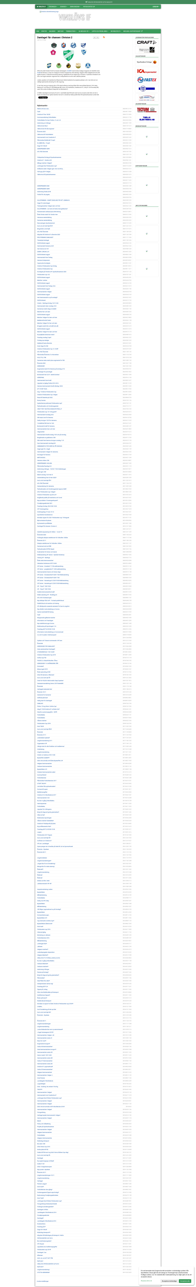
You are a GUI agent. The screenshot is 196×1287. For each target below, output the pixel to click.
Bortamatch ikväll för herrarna (46, 426)
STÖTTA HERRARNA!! (43, 1272)
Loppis (39, 832)
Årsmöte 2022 (41, 363)
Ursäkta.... (40, 1006)
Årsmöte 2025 (41, 131)
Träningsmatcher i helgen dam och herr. (48, 206)
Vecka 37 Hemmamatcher (44, 1061)
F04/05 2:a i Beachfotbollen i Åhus (47, 660)
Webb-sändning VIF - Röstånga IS (47, 595)
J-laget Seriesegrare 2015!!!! (45, 1032)
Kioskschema (41, 1224)
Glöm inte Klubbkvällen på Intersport (48, 992)
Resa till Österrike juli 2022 (45, 397)
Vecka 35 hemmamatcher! (44, 1069)
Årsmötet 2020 (41, 535)
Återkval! (39, 875)
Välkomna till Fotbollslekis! (45, 134)
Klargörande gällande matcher (46, 617)
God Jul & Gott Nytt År (43, 1155)
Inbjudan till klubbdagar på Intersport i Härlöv (50, 1235)
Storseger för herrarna (43, 454)
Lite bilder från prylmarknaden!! (46, 786)
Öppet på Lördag (42, 989)
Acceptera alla (185, 1281)
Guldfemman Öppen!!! (43, 995)
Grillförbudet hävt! (42, 697)
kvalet (39, 72)
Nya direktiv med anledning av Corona (48, 609)
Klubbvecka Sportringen (44, 818)
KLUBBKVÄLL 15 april (43, 143)
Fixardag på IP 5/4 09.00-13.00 (46, 629)
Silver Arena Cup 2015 (43, 1146)
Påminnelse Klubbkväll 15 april (46, 140)
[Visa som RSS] (104, 37)
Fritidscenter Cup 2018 (43, 723)
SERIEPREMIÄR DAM (43, 186)
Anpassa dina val (146, 1281)
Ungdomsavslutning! (43, 1269)
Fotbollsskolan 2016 (43, 938)
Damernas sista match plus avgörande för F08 (50, 360)
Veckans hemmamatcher (44, 766)
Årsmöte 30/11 (41, 852)
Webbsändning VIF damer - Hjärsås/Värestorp (50, 555)
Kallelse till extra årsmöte (44, 343)
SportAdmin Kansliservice (44, 514)
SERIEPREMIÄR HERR (43, 149)
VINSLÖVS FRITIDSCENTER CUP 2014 (48, 1264)
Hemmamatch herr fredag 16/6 (46, 286)
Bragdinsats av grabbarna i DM (46, 437)
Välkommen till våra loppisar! (45, 128)
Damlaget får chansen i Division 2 (54, 37)
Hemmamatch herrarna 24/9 (45, 246)
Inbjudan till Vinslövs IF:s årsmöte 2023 (48, 234)
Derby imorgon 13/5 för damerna (47, 420)
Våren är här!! (41, 815)
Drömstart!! (40, 666)
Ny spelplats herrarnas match (45, 334)
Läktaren (39, 946)
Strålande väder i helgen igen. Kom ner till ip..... (50, 169)
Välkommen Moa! (42, 126)
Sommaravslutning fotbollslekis (46, 117)
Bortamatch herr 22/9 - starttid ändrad (48, 374)
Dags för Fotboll (42, 146)
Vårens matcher (41, 720)
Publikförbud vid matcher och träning (48, 603)
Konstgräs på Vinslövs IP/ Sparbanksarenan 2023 (51, 271)
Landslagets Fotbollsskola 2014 (46, 1212)
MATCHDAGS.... (41, 457)
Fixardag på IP (41, 1226)
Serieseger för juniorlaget (44, 372)
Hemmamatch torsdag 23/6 (45, 414)
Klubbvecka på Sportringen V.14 (46, 626)
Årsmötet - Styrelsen (43, 1015)
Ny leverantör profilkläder (44, 523)
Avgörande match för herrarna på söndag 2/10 (51, 369)
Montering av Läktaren (43, 935)
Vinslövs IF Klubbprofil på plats (46, 823)
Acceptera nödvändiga (169, 1281)
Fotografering (41, 1112)
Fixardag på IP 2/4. (42, 986)
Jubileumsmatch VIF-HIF (44, 883)
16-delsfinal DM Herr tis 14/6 (45, 423)
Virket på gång (41, 932)
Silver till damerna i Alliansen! (45, 675)
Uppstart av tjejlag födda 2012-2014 (47, 383)
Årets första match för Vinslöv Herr (47, 214)
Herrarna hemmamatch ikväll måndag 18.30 (50, 386)
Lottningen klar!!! (42, 943)
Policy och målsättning (44, 1124)
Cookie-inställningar (42, 1281)
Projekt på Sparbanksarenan (45, 1126)
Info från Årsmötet (42, 231)
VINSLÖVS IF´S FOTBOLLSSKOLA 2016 (48, 958)
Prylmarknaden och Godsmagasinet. (48, 406)
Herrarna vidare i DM (43, 460)
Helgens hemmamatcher (44, 763)
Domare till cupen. (42, 789)
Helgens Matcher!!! (42, 955)
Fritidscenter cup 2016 (43, 929)
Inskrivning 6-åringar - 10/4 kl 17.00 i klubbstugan (51, 469)
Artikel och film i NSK (43, 880)
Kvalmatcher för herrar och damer (47, 552)
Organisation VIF (42, 743)
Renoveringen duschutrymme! (46, 223)
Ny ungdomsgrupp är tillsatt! (45, 1161)
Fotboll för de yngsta (43, 194)
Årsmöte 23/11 (41, 540)
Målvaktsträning (42, 895)
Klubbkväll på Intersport (44, 1001)
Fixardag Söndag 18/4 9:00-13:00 (47, 506)
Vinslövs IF (42, 6)
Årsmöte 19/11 (41, 692)
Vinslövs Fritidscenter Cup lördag (47, 266)
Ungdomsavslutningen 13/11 (45, 1175)
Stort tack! (40, 926)
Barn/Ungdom (74, 6)
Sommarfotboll (41, 775)
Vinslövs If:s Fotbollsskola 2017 (46, 795)
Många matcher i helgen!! (44, 163)
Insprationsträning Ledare (44, 889)
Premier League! (42, 1184)
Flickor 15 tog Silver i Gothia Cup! (47, 706)
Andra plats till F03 (42, 1149)
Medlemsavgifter (42, 792)
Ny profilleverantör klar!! (44, 826)
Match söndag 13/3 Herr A (45, 474)
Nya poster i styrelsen (43, 1169)
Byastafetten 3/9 (42, 918)
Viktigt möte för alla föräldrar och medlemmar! (50, 746)
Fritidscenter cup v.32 (43, 274)
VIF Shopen (40, 1244)
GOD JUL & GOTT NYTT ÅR (45, 1258)
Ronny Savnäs (41, 400)
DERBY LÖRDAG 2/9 (43, 251)
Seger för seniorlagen (43, 203)
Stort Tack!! (40, 1198)
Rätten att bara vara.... (43, 108)
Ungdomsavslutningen (44, 1023)
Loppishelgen (41, 1083)
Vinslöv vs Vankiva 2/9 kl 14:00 (46, 755)
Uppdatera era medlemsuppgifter (47, 1246)
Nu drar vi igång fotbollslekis (45, 961)
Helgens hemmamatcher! (44, 1072)
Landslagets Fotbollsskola (45, 1081)
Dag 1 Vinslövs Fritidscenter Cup (46, 392)
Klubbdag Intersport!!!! (43, 1232)
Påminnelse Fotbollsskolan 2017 (46, 780)
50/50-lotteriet (41, 300)
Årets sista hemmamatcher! (45, 560)
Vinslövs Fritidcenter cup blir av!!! (46, 494)
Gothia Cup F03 (41, 657)
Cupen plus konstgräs (43, 263)
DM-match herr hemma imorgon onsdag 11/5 (50, 440)
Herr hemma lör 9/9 (42, 249)
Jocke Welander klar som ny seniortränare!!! (50, 1029)
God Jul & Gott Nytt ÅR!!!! (44, 729)
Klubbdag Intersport (43, 1141)
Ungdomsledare (42, 858)
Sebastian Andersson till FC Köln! (47, 563)
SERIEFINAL (40, 377)
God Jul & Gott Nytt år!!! (44, 1012)
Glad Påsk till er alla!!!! (43, 981)
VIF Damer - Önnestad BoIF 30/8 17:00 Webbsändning (53, 575)
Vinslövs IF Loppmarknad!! (45, 1066)
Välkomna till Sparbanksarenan (46, 174)
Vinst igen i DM (41, 472)
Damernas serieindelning (44, 220)
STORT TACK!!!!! (41, 783)
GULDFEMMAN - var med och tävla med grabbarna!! (52, 209)
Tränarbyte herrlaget (43, 240)
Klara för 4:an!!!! (41, 1041)
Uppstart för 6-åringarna (44, 809)
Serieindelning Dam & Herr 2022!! (46, 477)
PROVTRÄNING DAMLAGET (45, 237)
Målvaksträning (41, 906)
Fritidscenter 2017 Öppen (44, 835)
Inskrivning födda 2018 (44, 191)
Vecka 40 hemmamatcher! (44, 1046)
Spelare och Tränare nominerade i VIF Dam (49, 640)
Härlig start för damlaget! (44, 700)
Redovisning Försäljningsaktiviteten (47, 1195)
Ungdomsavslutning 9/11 (44, 740)
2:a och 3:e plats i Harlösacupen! (46, 635)
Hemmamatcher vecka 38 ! (45, 1058)
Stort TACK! (40, 726)
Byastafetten (41, 892)
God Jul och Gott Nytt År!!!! (45, 226)
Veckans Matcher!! (42, 963)
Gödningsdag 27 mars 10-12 (45, 512)
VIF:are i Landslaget (43, 843)
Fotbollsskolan (41, 778)
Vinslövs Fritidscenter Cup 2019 (46, 655)
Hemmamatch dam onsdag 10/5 (46, 306)
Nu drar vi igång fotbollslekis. (46, 800)
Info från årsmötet (42, 151)
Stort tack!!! (40, 1186)
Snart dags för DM (42, 346)
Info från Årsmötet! (42, 483)
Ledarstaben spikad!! (43, 738)
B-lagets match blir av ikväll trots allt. (48, 326)
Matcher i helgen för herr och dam (47, 323)
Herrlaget (40, 1181)
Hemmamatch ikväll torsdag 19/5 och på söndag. (51, 434)
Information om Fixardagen (45, 620)
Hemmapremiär (41, 803)
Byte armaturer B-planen (44, 520)
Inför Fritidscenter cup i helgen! (46, 492)
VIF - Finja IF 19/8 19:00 (44, 586)
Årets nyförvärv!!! (42, 998)
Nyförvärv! (40, 1261)
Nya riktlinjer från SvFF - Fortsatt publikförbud (50, 600)
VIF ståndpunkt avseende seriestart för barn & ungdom (53, 606)
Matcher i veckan (42, 280)
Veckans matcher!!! (42, 966)
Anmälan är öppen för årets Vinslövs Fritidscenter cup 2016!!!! (55, 1003)
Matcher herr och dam (43, 311)
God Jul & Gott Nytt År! (44, 838)
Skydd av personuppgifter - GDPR (47, 712)
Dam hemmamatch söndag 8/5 (46, 443)
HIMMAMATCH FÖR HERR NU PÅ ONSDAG (49, 446)
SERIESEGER (41, 366)
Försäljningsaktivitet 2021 (44, 503)
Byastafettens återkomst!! (44, 923)
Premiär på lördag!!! (43, 972)
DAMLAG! (40, 703)
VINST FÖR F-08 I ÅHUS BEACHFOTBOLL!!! (49, 409)
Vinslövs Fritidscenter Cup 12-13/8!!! (47, 349)
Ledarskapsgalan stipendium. (46, 952)
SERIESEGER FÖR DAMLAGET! (46, 646)
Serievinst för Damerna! (44, 695)
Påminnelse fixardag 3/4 (44, 466)
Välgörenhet (40, 432)
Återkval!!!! (40, 869)
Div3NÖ (69, 71)
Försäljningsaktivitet (43, 1215)
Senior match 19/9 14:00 (44, 1055)
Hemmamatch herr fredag (44, 257)
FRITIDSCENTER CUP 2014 (44, 1238)
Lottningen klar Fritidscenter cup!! (47, 166)
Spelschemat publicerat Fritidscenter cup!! (49, 403)
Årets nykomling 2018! (43, 672)
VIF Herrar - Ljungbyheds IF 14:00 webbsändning (51, 569)
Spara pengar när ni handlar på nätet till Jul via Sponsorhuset (55, 846)
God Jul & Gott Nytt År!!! (44, 480)
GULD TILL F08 (41, 357)
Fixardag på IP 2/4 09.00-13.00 (46, 829)
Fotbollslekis (41, 715)
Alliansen (40, 1255)
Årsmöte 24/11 (41, 1172)
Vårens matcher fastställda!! (45, 820)
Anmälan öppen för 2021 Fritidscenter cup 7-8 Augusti (53, 517)
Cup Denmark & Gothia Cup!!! (45, 921)
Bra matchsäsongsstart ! (44, 1241)
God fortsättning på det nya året (46, 1009)
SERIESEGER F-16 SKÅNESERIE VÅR (47, 663)
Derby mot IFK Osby (43, 901)
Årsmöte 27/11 (41, 735)
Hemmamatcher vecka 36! (44, 1063)
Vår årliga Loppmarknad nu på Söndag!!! (49, 909)
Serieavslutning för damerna (45, 486)
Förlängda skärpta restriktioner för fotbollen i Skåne (52, 537)
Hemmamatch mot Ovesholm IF (46, 137)
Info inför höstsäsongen (44, 597)
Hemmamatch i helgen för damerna (47, 452)
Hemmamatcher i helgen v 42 (45, 1035)
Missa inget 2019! (42, 669)
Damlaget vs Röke (42, 1209)
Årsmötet (40, 643)
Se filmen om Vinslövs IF (44, 840)
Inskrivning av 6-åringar (44, 123)
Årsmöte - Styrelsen (43, 849)
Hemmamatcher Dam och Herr (46, 429)
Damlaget (40, 1158)
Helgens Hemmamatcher (44, 1138)
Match (39, 1121)
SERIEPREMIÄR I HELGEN (44, 463)
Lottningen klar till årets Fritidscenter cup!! (49, 1098)
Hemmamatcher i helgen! (44, 1092)
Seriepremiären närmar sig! (45, 983)
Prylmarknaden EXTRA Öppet (45, 549)
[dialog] (166, 1276)
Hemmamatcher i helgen (44, 291)
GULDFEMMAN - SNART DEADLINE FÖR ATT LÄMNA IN (53, 200)
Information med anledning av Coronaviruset (50, 632)
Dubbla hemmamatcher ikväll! (46, 592)
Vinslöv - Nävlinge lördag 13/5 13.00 (47, 303)
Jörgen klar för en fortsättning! (46, 863)
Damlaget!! (40, 1218)
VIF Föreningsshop (42, 509)
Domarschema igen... (43, 915)
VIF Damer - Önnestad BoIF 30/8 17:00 (48, 577)
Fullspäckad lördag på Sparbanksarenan (49, 157)
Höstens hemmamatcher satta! (46, 772)
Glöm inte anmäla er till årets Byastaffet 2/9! (50, 760)
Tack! (38, 111)
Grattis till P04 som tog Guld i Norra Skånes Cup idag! (52, 1152)
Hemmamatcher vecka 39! (44, 1052)
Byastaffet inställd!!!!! (43, 758)
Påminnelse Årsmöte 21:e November (48, 354)
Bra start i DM (41, 1144)
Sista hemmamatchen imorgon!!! (46, 1049)
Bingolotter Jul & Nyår (43, 229)
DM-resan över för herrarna (45, 417)
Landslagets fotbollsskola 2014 (46, 1221)
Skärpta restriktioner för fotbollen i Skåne (49, 543)
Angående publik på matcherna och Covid (49, 497)
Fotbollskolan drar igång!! (44, 1189)
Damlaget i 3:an (41, 1252)
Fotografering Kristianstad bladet (47, 1204)
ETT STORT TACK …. (43, 389)
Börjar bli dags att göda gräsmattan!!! (48, 812)
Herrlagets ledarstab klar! (44, 689)
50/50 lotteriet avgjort (43, 243)
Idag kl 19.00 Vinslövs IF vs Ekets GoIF (48, 709)
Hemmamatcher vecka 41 (44, 1038)
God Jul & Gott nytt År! (43, 677)
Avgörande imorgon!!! (43, 1043)
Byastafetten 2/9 (42, 769)
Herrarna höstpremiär (43, 260)
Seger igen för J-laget (43, 449)
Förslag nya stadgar (43, 340)
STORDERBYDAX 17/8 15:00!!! (46, 652)
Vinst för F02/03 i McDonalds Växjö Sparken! (50, 680)
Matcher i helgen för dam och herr (47, 317)
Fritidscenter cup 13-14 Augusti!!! (47, 412)
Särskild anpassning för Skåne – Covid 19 (49, 532)
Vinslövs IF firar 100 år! (43, 114)
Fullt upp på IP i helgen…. (44, 171)
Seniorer (63, 6)
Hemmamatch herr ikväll (44, 380)
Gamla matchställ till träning (45, 612)
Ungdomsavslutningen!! (44, 860)
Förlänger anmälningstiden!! (45, 1206)
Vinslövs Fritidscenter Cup (45, 269)
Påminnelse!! (41, 978)
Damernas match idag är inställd (46, 309)
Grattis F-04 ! (41, 1164)
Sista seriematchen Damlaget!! (46, 649)
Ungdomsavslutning (43, 752)
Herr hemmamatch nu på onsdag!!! (47, 297)
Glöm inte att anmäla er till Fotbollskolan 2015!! (51, 1106)
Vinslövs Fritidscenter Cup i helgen (47, 394)
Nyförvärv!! (40, 1266)
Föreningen (52, 6)
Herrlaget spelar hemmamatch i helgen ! (49, 1115)
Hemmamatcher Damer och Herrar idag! (49, 572)
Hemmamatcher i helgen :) (45, 1075)
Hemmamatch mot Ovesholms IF (46, 1095)
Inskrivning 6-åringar (43, 969)
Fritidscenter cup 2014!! (44, 1249)
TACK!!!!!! (39, 1089)
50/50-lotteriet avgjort (43, 254)
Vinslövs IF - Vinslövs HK (44, 160)
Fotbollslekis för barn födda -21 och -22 (49, 120)
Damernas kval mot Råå (44, 546)
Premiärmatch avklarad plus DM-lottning (49, 211)
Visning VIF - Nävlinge (43, 557)
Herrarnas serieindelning (44, 217)
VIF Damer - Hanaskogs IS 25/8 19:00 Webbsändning (52, 580)
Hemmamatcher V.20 (43, 798)
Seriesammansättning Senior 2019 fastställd (50, 683)
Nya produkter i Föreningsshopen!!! (47, 500)
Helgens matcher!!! (42, 949)
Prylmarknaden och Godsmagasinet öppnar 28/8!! (51, 489)
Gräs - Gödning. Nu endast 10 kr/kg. (47, 1086)
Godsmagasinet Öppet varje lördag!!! (48, 1192)
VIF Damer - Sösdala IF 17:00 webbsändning (50, 566)
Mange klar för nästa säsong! (46, 866)
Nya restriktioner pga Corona (45, 623)
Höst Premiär (41, 1078)
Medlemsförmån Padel (44, 320)
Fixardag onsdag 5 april (44, 337)
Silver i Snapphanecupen (44, 1166)
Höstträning (40, 749)
